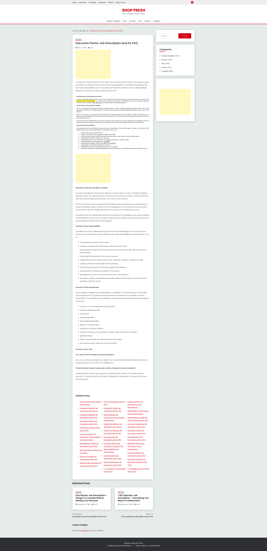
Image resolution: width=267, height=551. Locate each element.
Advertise (82, 2)
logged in (85, 530)
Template (156, 21)
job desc (132, 21)
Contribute (92, 2)
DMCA (110, 2)
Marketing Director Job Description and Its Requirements (136, 446)
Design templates (113, 21)
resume (148, 21)
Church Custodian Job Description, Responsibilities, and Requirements (90, 437)
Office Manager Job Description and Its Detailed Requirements (114, 417)
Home (74, 2)
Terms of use (120, 2)
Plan (140, 21)
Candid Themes (154, 546)
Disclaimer (102, 2)
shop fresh (133, 10)
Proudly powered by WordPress (119, 546)
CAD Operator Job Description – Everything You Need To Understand (133, 498)
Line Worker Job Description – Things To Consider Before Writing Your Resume (91, 498)
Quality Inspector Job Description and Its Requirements (135, 404)
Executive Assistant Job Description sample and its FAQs (137, 462)
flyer (125, 21)
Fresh (91, 48)
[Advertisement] (93, 64)
